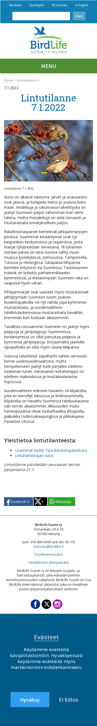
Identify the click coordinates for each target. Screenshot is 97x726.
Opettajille (36, 5)
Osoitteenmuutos (48, 554)
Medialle (15, 5)
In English (81, 5)
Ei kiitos (68, 699)
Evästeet (46, 637)
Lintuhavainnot (28, 80)
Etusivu (9, 80)
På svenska (59, 5)
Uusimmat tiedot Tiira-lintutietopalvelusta (51, 450)
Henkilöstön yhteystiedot (49, 562)
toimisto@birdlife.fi (48, 546)
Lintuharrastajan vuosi (34, 455)
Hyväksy (30, 700)
